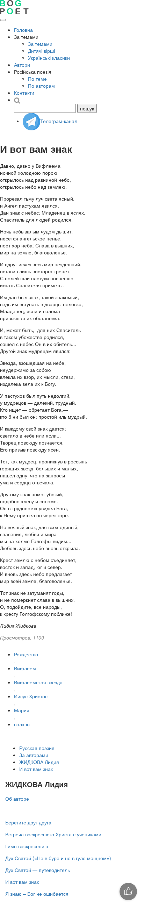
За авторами (33, 754)
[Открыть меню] (3, 20)
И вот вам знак (36, 768)
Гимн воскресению (26, 846)
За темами (40, 43)
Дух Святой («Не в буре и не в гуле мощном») (58, 857)
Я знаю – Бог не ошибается (37, 893)
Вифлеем (25, 668)
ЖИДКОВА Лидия (39, 761)
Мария (21, 710)
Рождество (26, 654)
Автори (22, 64)
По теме (37, 78)
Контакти (24, 92)
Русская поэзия (37, 747)
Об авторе (17, 798)
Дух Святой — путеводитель (37, 869)
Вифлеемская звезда (38, 682)
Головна (23, 29)
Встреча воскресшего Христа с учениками (53, 834)
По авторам (41, 85)
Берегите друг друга (28, 822)
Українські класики (49, 57)
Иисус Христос (31, 696)
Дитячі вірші (41, 50)
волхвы (22, 724)
